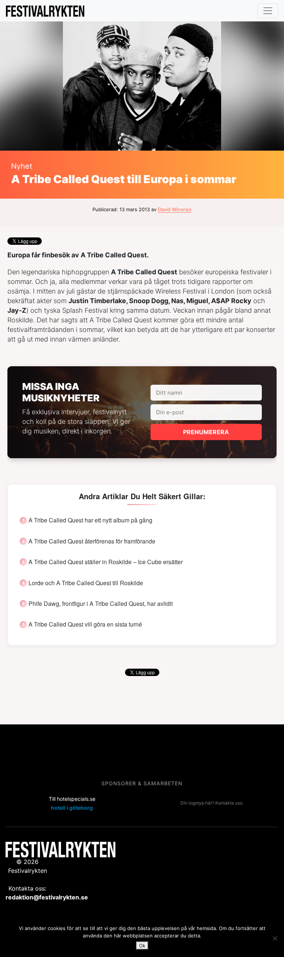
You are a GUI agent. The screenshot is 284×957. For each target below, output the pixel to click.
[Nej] (274, 938)
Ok (142, 946)
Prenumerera (206, 432)
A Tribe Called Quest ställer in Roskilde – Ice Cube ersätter (105, 562)
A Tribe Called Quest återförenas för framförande (91, 541)
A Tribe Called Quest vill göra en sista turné (85, 624)
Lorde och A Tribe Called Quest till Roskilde (85, 583)
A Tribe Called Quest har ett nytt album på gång (90, 520)
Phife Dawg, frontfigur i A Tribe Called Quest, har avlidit (100, 604)
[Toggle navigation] (267, 10)
